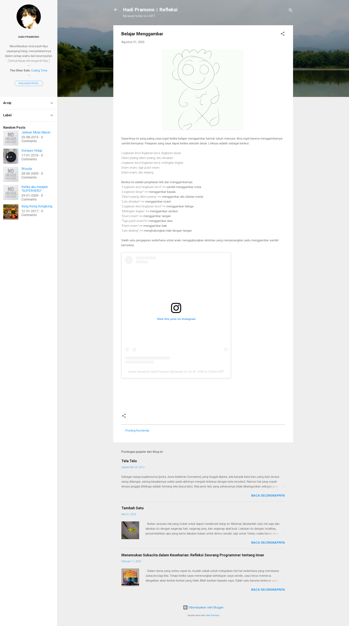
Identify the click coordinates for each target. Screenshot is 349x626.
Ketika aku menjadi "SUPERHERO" (34, 189)
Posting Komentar (137, 430)
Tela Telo (129, 461)
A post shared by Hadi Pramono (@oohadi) (155, 371)
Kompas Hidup (31, 150)
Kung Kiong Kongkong (36, 206)
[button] (282, 34)
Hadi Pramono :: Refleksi (150, 10)
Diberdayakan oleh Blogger (206, 607)
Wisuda (26, 169)
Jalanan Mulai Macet (35, 132)
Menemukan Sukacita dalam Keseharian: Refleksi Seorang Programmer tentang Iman (192, 555)
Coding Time (39, 70)
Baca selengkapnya (268, 495)
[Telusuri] (290, 11)
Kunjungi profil (29, 83)
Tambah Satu (132, 508)
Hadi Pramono (212, 615)
